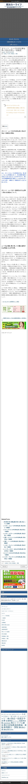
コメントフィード (5, 775)
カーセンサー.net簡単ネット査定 (11, 301)
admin (4, 52)
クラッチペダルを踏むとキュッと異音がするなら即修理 (14, 754)
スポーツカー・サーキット (7, 611)
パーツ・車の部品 (5, 615)
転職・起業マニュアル (6, 737)
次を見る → (24, 566)
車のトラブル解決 (5, 631)
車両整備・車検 (5, 636)
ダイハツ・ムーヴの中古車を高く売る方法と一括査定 (13, 49)
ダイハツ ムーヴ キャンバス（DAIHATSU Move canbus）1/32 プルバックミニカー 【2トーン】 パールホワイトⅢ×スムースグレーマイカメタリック (15, 110)
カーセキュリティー (6, 608)
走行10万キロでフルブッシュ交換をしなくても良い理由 (14, 758)
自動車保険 (4, 627)
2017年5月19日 (10, 52)
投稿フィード (5, 772)
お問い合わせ (13, 44)
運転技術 (4, 643)
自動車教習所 (5, 629)
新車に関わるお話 (5, 624)
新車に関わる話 (16, 721)
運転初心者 (4, 640)
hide (6, 126)
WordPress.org (5, 777)
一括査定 (5, 53)
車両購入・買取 (14, 53)
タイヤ (3, 613)
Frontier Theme (24, 782)
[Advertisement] (14, 23)
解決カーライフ (5, 1)
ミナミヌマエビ (4, 735)
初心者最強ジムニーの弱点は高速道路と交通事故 (12, 762)
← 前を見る (4, 566)
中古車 (8, 53)
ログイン (4, 770)
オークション (5, 606)
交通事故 (4, 622)
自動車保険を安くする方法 (14, 42)
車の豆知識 (4, 634)
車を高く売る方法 (14, 39)
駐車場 (3, 645)
